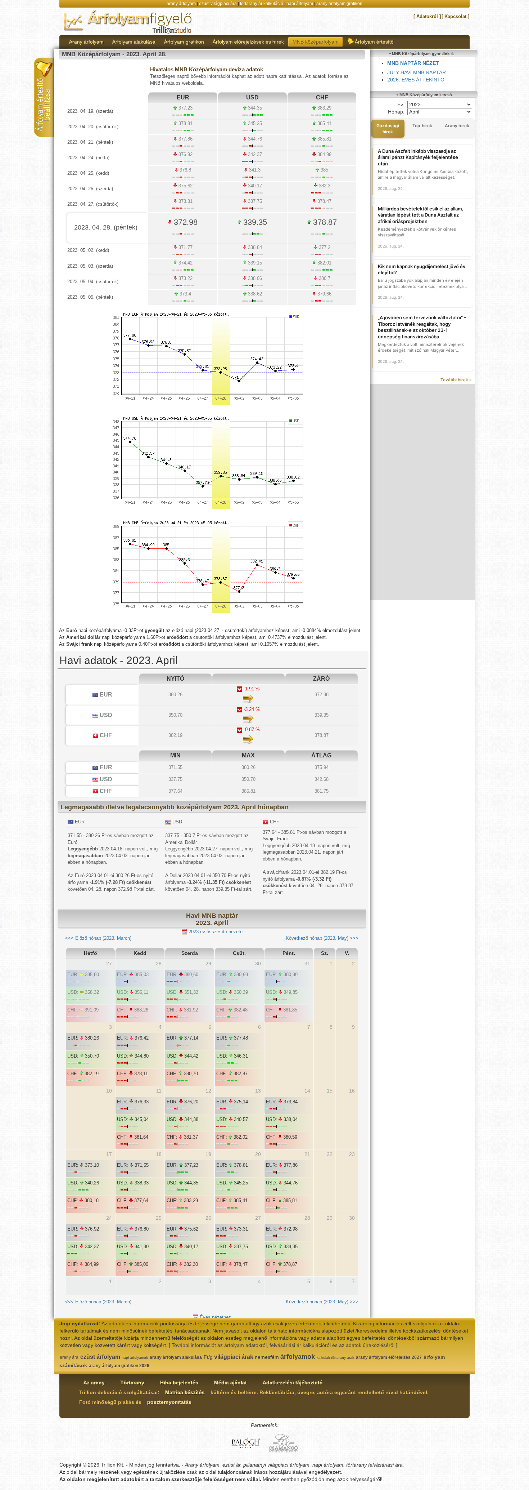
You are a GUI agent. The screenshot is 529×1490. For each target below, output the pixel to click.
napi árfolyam (299, 3)
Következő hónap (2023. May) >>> (322, 938)
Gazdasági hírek (387, 128)
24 (109, 1218)
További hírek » (456, 379)
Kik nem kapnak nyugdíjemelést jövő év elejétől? (421, 269)
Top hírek (422, 125)
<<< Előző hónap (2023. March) (98, 938)
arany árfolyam (181, 3)
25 (159, 1218)
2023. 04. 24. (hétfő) (88, 157)
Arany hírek (457, 125)
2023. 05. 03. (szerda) (90, 266)
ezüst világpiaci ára (218, 3)
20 (258, 1154)
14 (307, 1091)
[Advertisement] (422, 492)
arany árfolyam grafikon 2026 (119, 1365)
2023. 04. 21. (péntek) (90, 142)
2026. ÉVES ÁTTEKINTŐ (415, 80)
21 (307, 1154)
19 (208, 1154)
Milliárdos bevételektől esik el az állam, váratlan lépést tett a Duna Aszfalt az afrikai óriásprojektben (421, 215)
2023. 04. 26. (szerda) (90, 188)
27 (258, 1218)
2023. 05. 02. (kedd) (88, 250)
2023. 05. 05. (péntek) (90, 297)
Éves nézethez (214, 1317)
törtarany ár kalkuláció (261, 3)
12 (208, 1091)
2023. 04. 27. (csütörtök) (92, 204)
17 (109, 1154)
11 (159, 1091)
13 (258, 1091)
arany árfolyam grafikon (339, 3)
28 (307, 1218)
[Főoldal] (128, 21)
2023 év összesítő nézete (215, 931)
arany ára (69, 1357)
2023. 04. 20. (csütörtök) (92, 126)
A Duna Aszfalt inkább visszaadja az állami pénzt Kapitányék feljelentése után (418, 157)
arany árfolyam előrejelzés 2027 (389, 1357)
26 (208, 1218)
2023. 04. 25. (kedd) (88, 173)
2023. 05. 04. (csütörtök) (92, 281)
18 (159, 1154)
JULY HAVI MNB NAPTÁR (416, 72)
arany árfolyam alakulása (176, 1357)
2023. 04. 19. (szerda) (90, 111)
